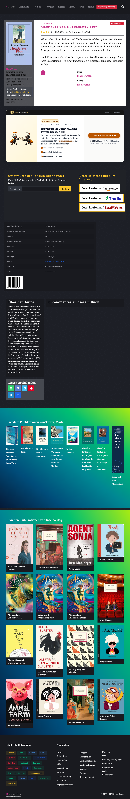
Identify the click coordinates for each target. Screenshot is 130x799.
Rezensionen (62, 768)
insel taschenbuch (20, 92)
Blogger (61, 6)
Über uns (106, 752)
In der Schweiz (55, 451)
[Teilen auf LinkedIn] (11, 395)
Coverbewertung (64, 776)
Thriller (11, 752)
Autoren (50, 6)
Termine (91, 6)
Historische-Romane (16, 773)
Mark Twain (84, 75)
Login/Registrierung (106, 7)
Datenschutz (107, 767)
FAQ (104, 755)
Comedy (11, 778)
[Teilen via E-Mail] (18, 395)
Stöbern (38, 6)
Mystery (11, 758)
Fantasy (36, 763)
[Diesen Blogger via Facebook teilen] (18, 388)
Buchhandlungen (88, 760)
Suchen (65, 189)
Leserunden (62, 760)
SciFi (32, 778)
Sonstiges (12, 783)
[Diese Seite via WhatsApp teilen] (11, 388)
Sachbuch (38, 768)
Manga (22, 778)
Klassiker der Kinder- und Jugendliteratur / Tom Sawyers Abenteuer (87, 459)
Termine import (87, 777)
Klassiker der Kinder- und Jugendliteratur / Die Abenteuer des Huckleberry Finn (72, 459)
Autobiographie (36, 773)
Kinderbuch (25, 758)
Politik (26, 768)
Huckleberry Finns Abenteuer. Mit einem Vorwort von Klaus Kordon (42, 457)
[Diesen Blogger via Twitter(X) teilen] (24, 388)
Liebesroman (13, 768)
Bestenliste (24, 6)
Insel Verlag (84, 84)
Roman (32, 752)
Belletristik (44, 778)
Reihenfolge (62, 756)
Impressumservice (65, 784)
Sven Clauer (118, 794)
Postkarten (61, 780)
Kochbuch (24, 763)
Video (59, 764)
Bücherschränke (87, 765)
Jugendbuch (118, 23)
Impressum (107, 763)
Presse (83, 773)
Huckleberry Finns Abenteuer (27, 452)
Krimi (42, 752)
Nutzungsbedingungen (112, 759)
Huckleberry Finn (12, 450)
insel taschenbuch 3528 (55, 261)
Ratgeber (11, 763)
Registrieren (107, 774)
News (81, 6)
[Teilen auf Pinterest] (31, 388)
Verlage (83, 769)
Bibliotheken (85, 756)
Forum (72, 6)
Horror (21, 752)
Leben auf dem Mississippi (102, 480)
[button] (122, 6)
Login (104, 771)
